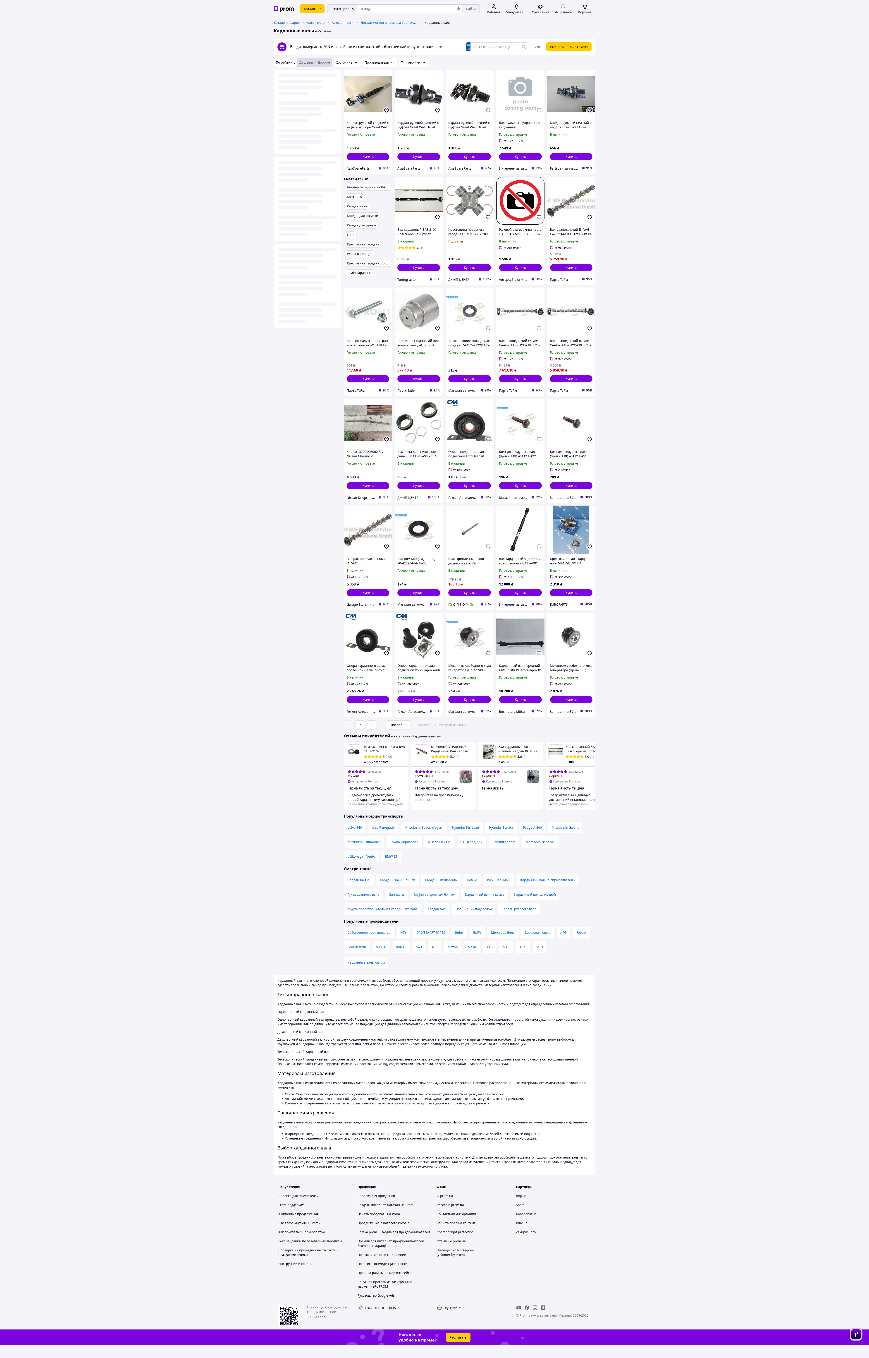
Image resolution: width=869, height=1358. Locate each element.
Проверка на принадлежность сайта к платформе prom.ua (308, 1252)
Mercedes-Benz (503, 932)
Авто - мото (316, 22)
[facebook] (527, 1307)
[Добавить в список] (386, 110)
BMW (477, 932)
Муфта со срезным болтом (434, 894)
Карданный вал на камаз (484, 894)
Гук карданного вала (363, 894)
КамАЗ (401, 947)
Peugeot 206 (532, 827)
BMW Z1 (391, 856)
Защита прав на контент (456, 1223)
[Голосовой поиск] (458, 9)
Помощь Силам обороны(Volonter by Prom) (456, 1252)
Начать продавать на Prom (379, 1214)
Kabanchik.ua (526, 1214)
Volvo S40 (355, 827)
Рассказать (458, 1337)
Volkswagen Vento (361, 856)
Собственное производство (369, 932)
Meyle (472, 947)
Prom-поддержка (291, 1205)
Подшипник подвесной (474, 909)
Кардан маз (436, 909)
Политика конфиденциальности (382, 1264)
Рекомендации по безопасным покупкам (310, 1241)
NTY (403, 932)
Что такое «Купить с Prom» (299, 1223)
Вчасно (521, 1223)
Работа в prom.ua (450, 1205)
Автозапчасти (342, 22)
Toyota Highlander (404, 842)
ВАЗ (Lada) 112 (471, 842)
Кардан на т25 (359, 880)
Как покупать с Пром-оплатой (301, 1232)
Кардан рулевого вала (519, 909)
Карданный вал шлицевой (535, 894)
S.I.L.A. (381, 947)
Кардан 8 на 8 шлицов (397, 880)
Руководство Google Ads (376, 1295)
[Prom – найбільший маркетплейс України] (284, 9)
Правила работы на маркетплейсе (384, 1273)
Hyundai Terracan (465, 827)
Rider (459, 932)
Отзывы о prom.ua (451, 1241)
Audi (522, 947)
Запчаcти (396, 894)
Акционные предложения (298, 1214)
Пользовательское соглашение (382, 1254)
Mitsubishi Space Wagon (423, 827)
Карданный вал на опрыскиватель (547, 880)
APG (563, 932)
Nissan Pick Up (439, 842)
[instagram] (535, 1307)
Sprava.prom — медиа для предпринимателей (394, 1232)
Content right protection (455, 1232)
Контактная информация (456, 1214)
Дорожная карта (537, 932)
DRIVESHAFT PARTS (430, 932)
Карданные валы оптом (366, 962)
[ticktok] (543, 1307)
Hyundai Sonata (501, 827)
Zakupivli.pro (526, 1232)
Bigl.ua (521, 1196)
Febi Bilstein (357, 947)
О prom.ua (445, 1196)
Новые (472, 880)
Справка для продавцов (376, 1196)
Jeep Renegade (383, 827)
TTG (490, 947)
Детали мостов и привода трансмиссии (389, 22)
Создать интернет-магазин (379, 1205)
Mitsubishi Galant (565, 827)
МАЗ (506, 947)
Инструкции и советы (295, 1264)
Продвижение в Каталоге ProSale (383, 1223)
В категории (339, 9)
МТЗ (539, 947)
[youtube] (518, 1307)
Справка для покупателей (298, 1196)
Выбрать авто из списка (569, 47)
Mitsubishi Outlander (364, 842)
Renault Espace (504, 842)
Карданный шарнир (441, 880)
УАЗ (419, 947)
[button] (368, 156)
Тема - (376, 1307)
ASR (435, 947)
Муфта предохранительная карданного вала (383, 909)
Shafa (520, 1205)
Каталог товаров (287, 22)
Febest (581, 932)
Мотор (453, 947)
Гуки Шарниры (498, 880)
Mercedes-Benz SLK (541, 842)
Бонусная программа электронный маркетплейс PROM (385, 1284)
